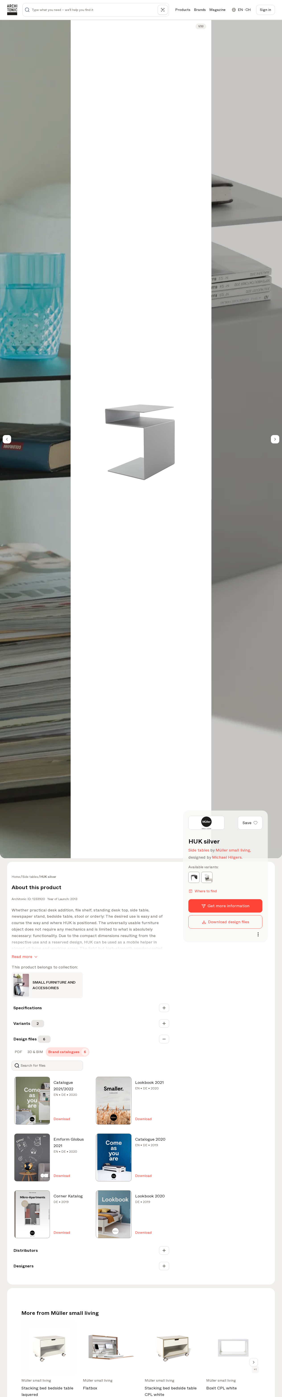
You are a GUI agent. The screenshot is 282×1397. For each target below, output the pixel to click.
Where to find (206, 891)
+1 (255, 1369)
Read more (22, 957)
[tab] (18, 1052)
